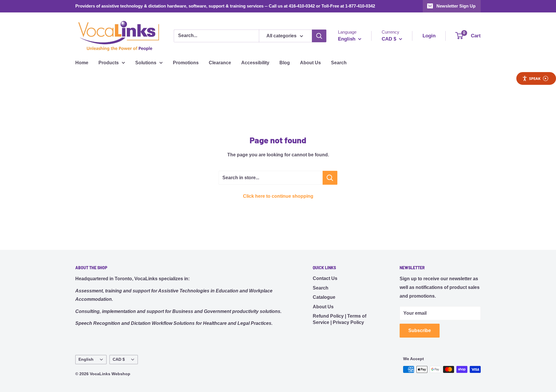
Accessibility (255, 62)
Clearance (220, 62)
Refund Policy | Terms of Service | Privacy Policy (339, 319)
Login (429, 36)
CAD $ (119, 359)
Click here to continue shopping (278, 196)
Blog (284, 62)
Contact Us (325, 278)
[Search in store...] (330, 178)
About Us (310, 62)
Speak (535, 78)
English (86, 359)
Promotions (186, 62)
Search (339, 62)
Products (108, 62)
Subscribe (419, 330)
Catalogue (324, 297)
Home (81, 62)
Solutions (145, 62)
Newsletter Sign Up (455, 5)
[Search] (319, 36)
